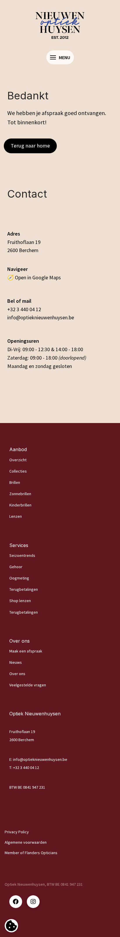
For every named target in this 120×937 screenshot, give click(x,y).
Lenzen (15, 516)
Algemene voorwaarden (26, 842)
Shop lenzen (20, 600)
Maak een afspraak (25, 651)
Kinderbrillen (20, 505)
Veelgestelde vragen (27, 685)
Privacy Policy (17, 831)
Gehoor (15, 566)
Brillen (14, 482)
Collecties (18, 471)
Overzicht (18, 459)
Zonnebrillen (20, 493)
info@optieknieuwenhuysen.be (40, 317)
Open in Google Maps (38, 277)
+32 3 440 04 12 (24, 309)
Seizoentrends (22, 555)
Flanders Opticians (41, 852)
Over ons (17, 673)
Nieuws (15, 662)
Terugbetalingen (23, 589)
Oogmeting (19, 578)
